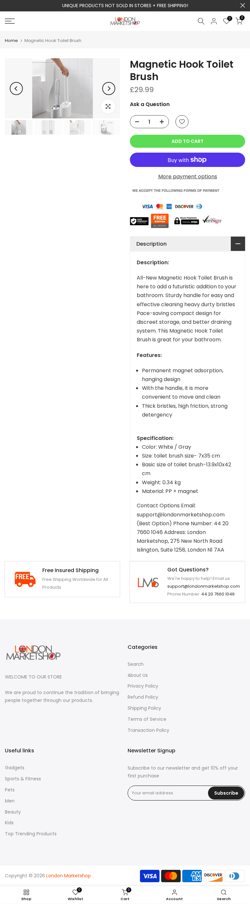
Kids (9, 822)
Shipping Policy (144, 708)
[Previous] (16, 88)
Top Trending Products (31, 833)
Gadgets (14, 767)
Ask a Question (150, 104)
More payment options (187, 176)
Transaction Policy (148, 730)
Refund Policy (143, 697)
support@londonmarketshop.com (203, 586)
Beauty (13, 812)
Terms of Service (147, 719)
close (7, 5)
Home (11, 40)
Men (10, 801)
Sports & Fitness (23, 778)
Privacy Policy (143, 686)
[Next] (108, 88)
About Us (138, 675)
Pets (10, 790)
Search (136, 664)
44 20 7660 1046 (218, 594)
